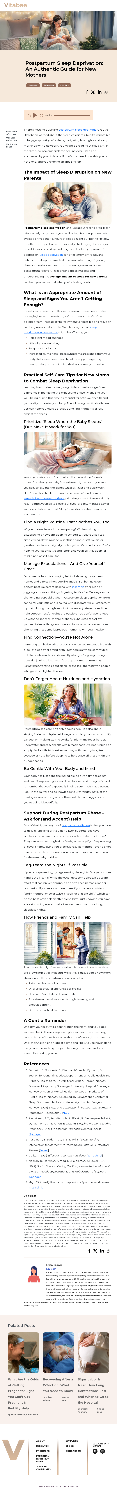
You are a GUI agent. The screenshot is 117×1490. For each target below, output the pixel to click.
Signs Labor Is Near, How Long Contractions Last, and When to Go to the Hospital (93, 1391)
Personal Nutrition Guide (42, 1459)
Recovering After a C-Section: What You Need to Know (58, 1385)
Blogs (70, 1446)
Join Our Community (43, 1468)
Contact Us (73, 1451)
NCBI (66, 1112)
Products (43, 1451)
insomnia (78, 586)
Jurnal (44, 1150)
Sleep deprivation (52, 254)
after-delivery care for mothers (44, 498)
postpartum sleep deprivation (78, 129)
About (40, 1441)
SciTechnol (94, 1155)
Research (42, 1446)
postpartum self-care (76, 825)
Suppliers (72, 1441)
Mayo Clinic (36, 1187)
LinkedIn (51, 1269)
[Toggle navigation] (111, 5)
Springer (35, 1134)
